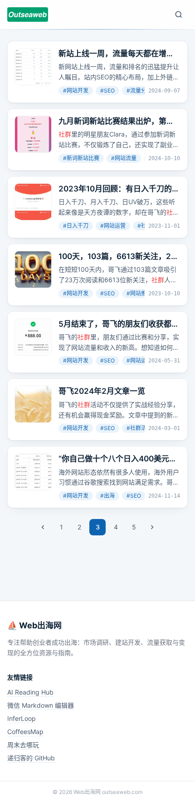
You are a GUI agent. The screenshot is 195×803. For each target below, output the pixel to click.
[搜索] (179, 14)
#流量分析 (139, 90)
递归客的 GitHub (31, 758)
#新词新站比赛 (81, 158)
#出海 (107, 495)
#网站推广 (139, 293)
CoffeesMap (25, 731)
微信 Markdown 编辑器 (40, 705)
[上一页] (43, 527)
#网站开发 (75, 90)
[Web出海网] (27, 14)
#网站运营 (113, 225)
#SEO (107, 90)
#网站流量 (123, 158)
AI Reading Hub (30, 692)
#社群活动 (139, 428)
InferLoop (21, 718)
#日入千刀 (75, 225)
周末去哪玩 (23, 745)
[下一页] (152, 527)
